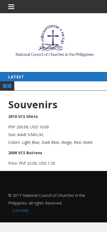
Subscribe (20, 210)
